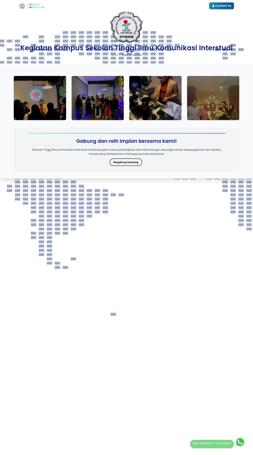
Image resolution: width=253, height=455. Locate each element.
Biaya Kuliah (158, 6)
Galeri (177, 6)
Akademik (116, 6)
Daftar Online (138, 6)
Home (84, 6)
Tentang (97, 6)
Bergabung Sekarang (125, 162)
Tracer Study (195, 6)
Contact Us (222, 6)
